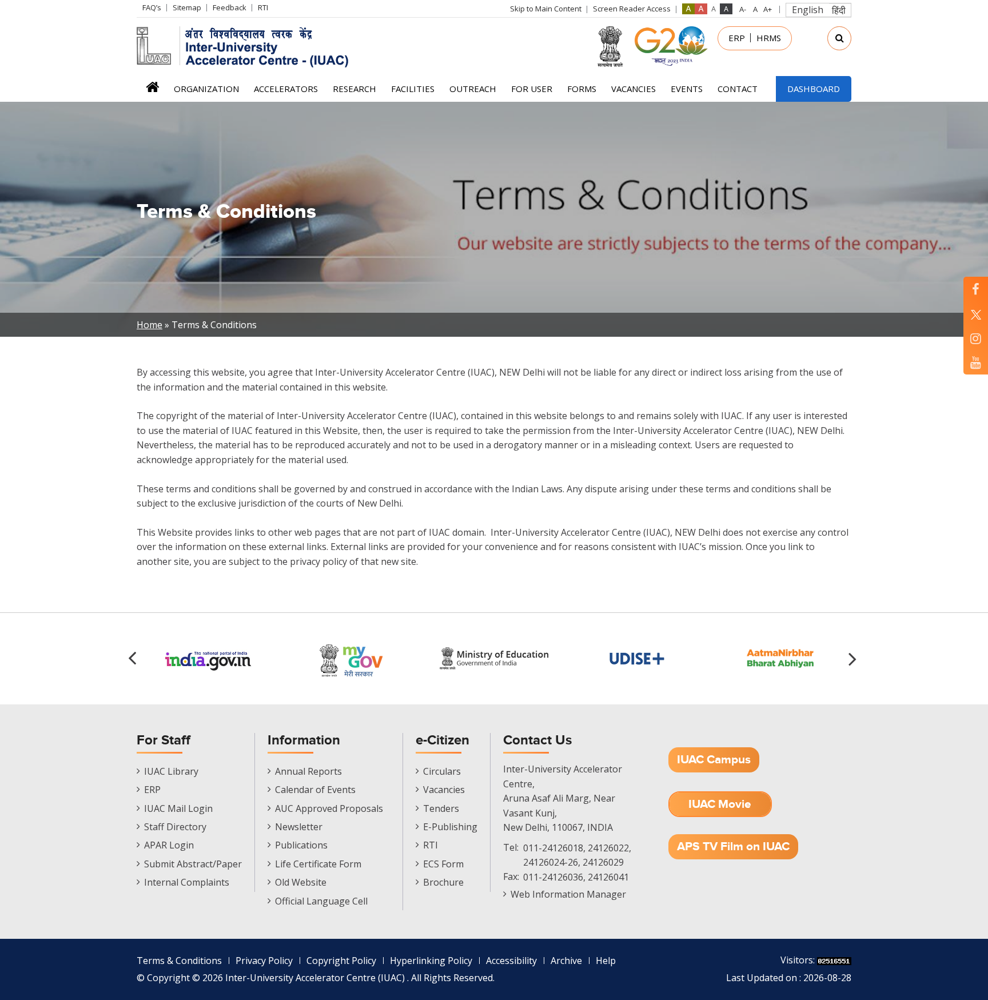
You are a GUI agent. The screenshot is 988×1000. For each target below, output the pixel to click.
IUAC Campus (714, 759)
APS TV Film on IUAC (733, 846)
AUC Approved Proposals (329, 808)
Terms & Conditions (179, 960)
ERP (736, 37)
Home (152, 90)
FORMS (581, 88)
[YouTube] (975, 362)
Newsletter (298, 826)
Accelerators (286, 88)
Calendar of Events (315, 789)
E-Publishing (450, 826)
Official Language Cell (321, 901)
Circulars (442, 771)
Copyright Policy (341, 960)
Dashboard (813, 88)
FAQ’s (151, 7)
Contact (738, 88)
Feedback (229, 7)
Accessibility (511, 960)
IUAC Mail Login (178, 808)
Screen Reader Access (632, 8)
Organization (206, 88)
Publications (301, 845)
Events (687, 88)
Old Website (300, 882)
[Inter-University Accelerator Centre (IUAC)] (246, 45)
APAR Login (169, 845)
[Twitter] (975, 313)
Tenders (441, 808)
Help (606, 960)
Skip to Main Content (545, 8)
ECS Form (443, 864)
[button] (854, 658)
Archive (566, 960)
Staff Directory (175, 826)
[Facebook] (975, 289)
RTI (263, 7)
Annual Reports (308, 771)
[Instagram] (975, 338)
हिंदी (839, 10)
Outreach (472, 88)
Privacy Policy (264, 960)
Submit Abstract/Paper (193, 864)
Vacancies (633, 88)
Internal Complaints (186, 882)
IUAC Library (171, 771)
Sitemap (187, 7)
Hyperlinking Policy (431, 960)
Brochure (443, 882)
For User (531, 88)
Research (354, 88)
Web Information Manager (568, 894)
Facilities (413, 88)
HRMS (768, 37)
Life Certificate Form (318, 864)
